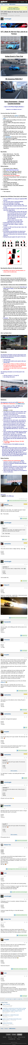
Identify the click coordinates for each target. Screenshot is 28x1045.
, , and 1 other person (17, 868)
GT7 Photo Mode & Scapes (7, 1006)
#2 (26, 507)
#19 (26, 922)
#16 (26, 847)
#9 (26, 657)
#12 (26, 734)
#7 (26, 624)
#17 (26, 876)
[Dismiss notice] (26, 7)
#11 (26, 716)
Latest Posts (4, 1002)
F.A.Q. (15, 1037)
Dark (14, 1034)
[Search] (26, 1)
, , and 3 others (18, 500)
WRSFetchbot (21, 403)
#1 (26, 21)
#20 (26, 942)
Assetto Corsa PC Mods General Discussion (12, 1019)
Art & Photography (5, 1025)
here (4, 118)
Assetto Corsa (4, 1021)
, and (19, 617)
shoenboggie (4, 15)
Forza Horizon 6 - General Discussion (10, 1014)
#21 (26, 976)
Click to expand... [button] (14, 770)
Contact (4, 1037)
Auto (20, 1034)
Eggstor (4, 528)
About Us (10, 1037)
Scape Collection (6, 1004)
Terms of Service (21, 1037)
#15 (26, 808)
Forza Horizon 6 (5, 1017)
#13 (26, 757)
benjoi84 (4, 760)
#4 (26, 546)
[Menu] (4, 2)
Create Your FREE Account (13, 8)
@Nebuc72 (3, 682)
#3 (26, 525)
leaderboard (8, 136)
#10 (26, 697)
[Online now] (2, 623)
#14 (26, 785)
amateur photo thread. (7, 1023)
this (21, 444)
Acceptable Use (11, 1038)
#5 (26, 564)
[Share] (25, 22)
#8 (26, 642)
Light (9, 1034)
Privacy (18, 1038)
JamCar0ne (5, 567)
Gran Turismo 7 (5, 1013)
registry (16, 115)
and (22, 690)
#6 (26, 588)
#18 (26, 899)
